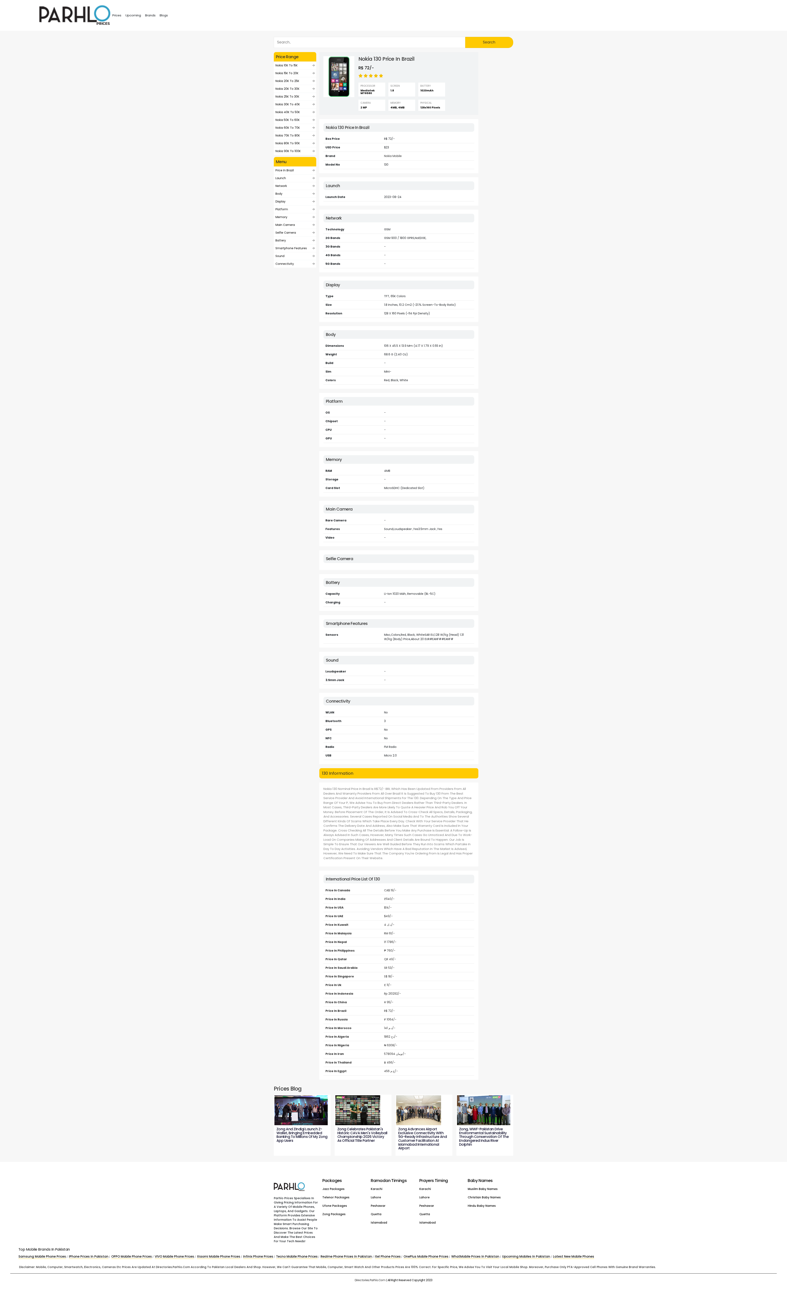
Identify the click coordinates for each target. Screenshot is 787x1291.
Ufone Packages (334, 1206)
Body (278, 194)
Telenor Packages (335, 1197)
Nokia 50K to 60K (287, 120)
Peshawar (378, 1206)
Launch (280, 178)
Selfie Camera (285, 233)
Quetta (376, 1214)
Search (489, 42)
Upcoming (133, 15)
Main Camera (285, 225)
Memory (281, 217)
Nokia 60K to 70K (287, 128)
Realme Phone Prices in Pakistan (346, 1256)
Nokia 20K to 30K (287, 89)
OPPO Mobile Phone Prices (131, 1256)
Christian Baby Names (484, 1197)
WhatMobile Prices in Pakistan (475, 1256)
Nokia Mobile (393, 156)
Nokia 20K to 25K (287, 81)
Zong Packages (334, 1214)
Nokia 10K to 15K (286, 65)
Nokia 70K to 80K (287, 135)
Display (280, 201)
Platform (281, 209)
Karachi (376, 1189)
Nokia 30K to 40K (287, 104)
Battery (280, 240)
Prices (116, 15)
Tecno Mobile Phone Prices (297, 1256)
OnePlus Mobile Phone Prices (426, 1256)
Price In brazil (284, 170)
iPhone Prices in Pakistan (88, 1256)
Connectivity (284, 264)
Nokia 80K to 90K (287, 143)
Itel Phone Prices (388, 1256)
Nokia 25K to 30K (287, 96)
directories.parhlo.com (370, 1280)
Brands (150, 15)
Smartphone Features (291, 248)
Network (281, 186)
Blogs (164, 15)
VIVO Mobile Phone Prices (174, 1256)
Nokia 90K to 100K (288, 151)
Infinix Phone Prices (258, 1256)
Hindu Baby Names (482, 1206)
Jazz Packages (333, 1189)
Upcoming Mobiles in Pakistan (526, 1256)
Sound (279, 256)
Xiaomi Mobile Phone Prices (218, 1256)
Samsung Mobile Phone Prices (42, 1256)
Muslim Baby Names (483, 1189)
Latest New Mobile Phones (573, 1256)
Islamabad (379, 1222)
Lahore (376, 1197)
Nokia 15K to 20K (286, 73)
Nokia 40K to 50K (287, 112)
